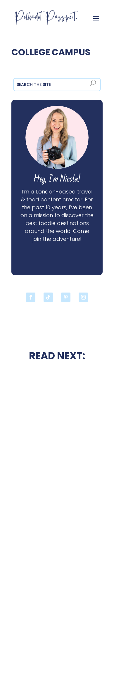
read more (57, 473)
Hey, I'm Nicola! (57, 179)
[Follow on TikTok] (48, 297)
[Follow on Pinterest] (65, 297)
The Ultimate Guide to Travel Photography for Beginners (57, 511)
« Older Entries (28, 662)
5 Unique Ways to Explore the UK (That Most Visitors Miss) (57, 457)
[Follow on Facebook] (30, 297)
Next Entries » (87, 662)
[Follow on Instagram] (83, 297)
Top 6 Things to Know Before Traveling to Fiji (57, 625)
